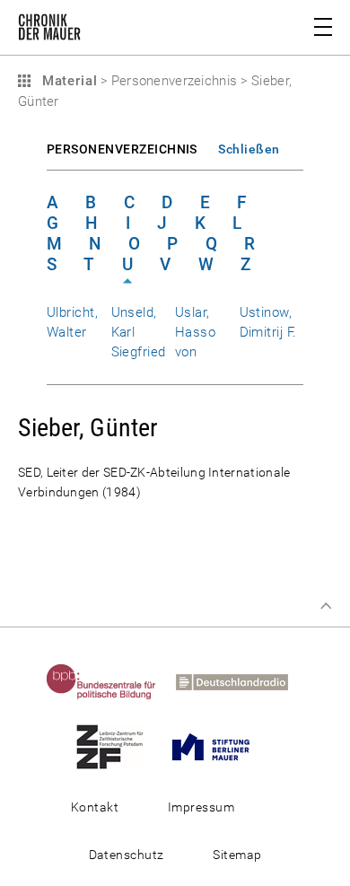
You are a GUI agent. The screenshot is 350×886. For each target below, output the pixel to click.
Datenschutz (126, 854)
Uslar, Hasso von (195, 332)
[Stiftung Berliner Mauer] (219, 746)
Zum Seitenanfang (325, 606)
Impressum (201, 807)
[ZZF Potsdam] (118, 746)
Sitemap (237, 854)
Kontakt (94, 807)
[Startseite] (49, 30)
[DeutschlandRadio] (240, 681)
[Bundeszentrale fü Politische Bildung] (109, 681)
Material (67, 81)
